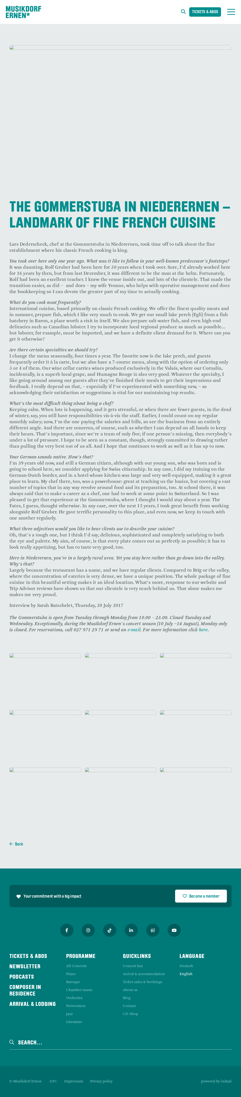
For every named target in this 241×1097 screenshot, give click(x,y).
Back (19, 844)
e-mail (134, 630)
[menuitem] (53, 1081)
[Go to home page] (23, 12)
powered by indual (216, 1081)
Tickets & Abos (205, 12)
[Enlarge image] (45, 680)
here (203, 630)
